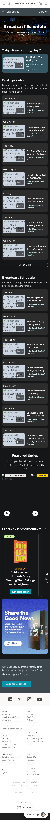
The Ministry (6, 714)
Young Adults (7, 726)
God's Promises (33, 717)
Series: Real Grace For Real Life (34, 65)
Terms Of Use (32, 789)
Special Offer (32, 757)
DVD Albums (31, 768)
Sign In (4, 772)
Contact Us (31, 735)
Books (29, 766)
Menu (41, 11)
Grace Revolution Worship (12, 728)
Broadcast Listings (9, 744)
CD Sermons (32, 763)
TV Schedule (6, 741)
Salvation (30, 726)
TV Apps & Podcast (9, 747)
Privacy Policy (17, 789)
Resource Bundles (34, 774)
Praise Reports (32, 723)
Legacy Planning (8, 760)
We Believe (6, 720)
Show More (25, 264)
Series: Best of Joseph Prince (35, 182)
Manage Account (8, 763)
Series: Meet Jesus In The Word (35, 206)
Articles (30, 720)
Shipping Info (32, 792)
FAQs (29, 744)
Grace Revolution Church (11, 723)
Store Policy (17, 792)
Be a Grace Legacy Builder (12, 757)
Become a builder (17, 683)
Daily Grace (31, 714)
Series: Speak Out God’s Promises (36, 305)
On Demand (13, 11)
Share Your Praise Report (36, 741)
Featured (30, 760)
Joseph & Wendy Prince (11, 717)
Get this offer (20, 591)
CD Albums (31, 771)
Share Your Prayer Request (37, 738)
